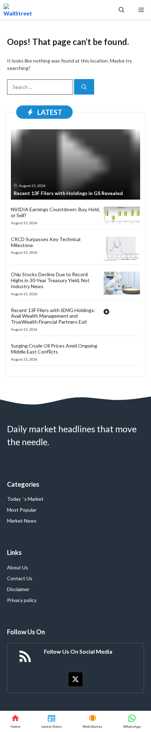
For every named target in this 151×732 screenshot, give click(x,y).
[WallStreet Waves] (18, 9)
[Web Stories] (92, 721)
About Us (17, 567)
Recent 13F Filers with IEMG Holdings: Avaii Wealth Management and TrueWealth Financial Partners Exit (53, 316)
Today (14, 499)
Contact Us (19, 578)
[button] (121, 9)
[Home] (15, 721)
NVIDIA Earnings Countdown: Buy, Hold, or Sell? (55, 212)
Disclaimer (18, 589)
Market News (22, 521)
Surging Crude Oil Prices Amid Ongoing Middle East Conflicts (54, 349)
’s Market (33, 499)
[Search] (84, 87)
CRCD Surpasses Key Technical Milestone (45, 242)
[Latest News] (51, 721)
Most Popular (22, 510)
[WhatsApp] (132, 721)
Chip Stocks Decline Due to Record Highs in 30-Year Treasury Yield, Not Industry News (50, 280)
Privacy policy (22, 600)
